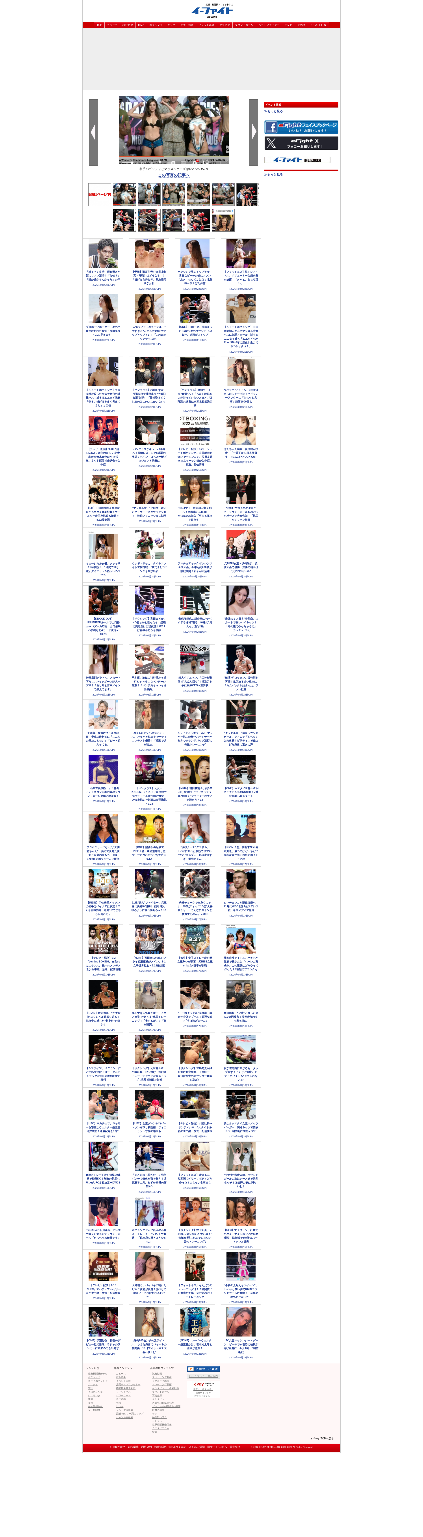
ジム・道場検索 (124, 1410)
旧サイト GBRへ (217, 1446)
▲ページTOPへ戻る (322, 1438)
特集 (154, 1432)
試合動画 (157, 1373)
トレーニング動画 (162, 1384)
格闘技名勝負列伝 (125, 1388)
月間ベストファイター (128, 1384)
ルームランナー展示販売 (203, 1376)
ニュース (112, 24)
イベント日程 (318, 24)
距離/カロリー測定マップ (129, 1413)
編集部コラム (159, 1417)
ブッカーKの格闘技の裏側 (166, 1406)
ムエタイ (93, 1384)
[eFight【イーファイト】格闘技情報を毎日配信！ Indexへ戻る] (211, 11)
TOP (99, 24)
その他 (301, 24)
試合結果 (127, 24)
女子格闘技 (94, 1410)
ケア (154, 1413)
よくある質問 (197, 1446)
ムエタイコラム (160, 1428)
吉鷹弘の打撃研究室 (163, 1402)
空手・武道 (187, 24)
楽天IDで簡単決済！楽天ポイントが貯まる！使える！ (203, 1392)
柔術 (90, 1402)
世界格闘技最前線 (162, 1424)
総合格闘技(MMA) (98, 1373)
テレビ (289, 24)
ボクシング (156, 24)
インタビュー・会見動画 (165, 1388)
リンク (119, 1406)
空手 (90, 1388)
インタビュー (159, 1399)
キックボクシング (98, 1381)
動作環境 (133, 1446)
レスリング (94, 1395)
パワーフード (123, 1395)
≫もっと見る (273, 111)
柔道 (90, 1399)
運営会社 (235, 1446)
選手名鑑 (121, 1399)
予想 (118, 1402)
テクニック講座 (160, 1381)
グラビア (224, 24)
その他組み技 (95, 1406)
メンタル (157, 1421)
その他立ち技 (95, 1391)
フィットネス (206, 24)
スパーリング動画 (162, 1377)
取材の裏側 (158, 1410)
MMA (141, 24)
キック (171, 24)
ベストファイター (269, 24)
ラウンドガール (244, 24)
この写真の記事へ (174, 175)
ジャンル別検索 (124, 1417)
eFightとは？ (117, 1446)
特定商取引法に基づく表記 (170, 1446)
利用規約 (146, 1446)
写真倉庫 (157, 1395)
